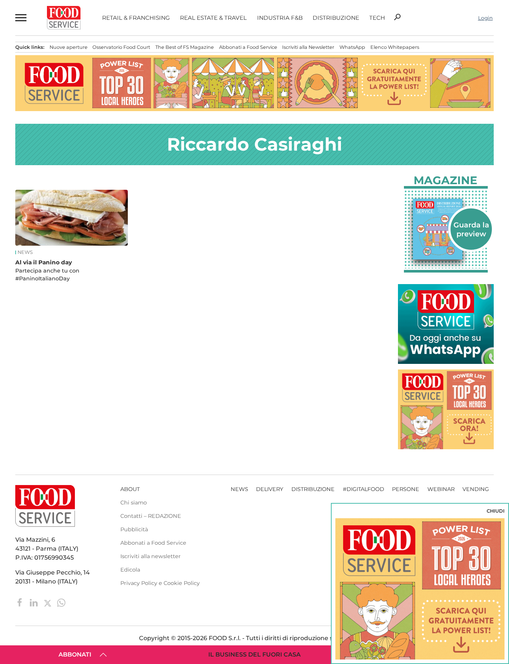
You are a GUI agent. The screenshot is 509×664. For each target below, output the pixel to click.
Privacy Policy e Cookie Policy (160, 583)
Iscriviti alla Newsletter (308, 47)
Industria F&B (280, 18)
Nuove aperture (69, 47)
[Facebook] (20, 602)
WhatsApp (352, 47)
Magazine (445, 180)
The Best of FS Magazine (184, 47)
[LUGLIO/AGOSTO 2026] (446, 229)
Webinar (441, 489)
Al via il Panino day (43, 262)
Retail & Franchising (136, 18)
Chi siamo (133, 502)
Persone (405, 489)
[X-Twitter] (48, 602)
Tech (377, 18)
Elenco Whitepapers (394, 47)
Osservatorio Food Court (121, 47)
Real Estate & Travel (213, 18)
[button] (20, 18)
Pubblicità (134, 529)
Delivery (269, 489)
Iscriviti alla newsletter (150, 556)
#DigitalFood (363, 489)
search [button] (397, 17)
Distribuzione (336, 18)
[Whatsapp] (61, 602)
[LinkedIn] (34, 602)
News (25, 252)
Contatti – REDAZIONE (150, 516)
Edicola (130, 569)
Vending (475, 489)
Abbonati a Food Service (248, 47)
